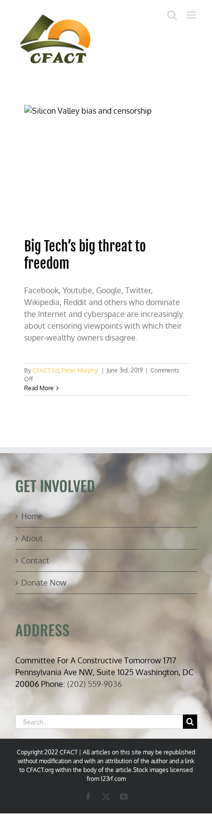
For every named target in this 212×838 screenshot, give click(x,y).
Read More (39, 388)
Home (32, 516)
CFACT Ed (46, 370)
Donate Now (44, 583)
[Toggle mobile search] (172, 15)
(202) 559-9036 (94, 684)
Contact (35, 560)
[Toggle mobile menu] (192, 15)
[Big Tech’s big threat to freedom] (106, 166)
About (32, 538)
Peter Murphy (80, 370)
